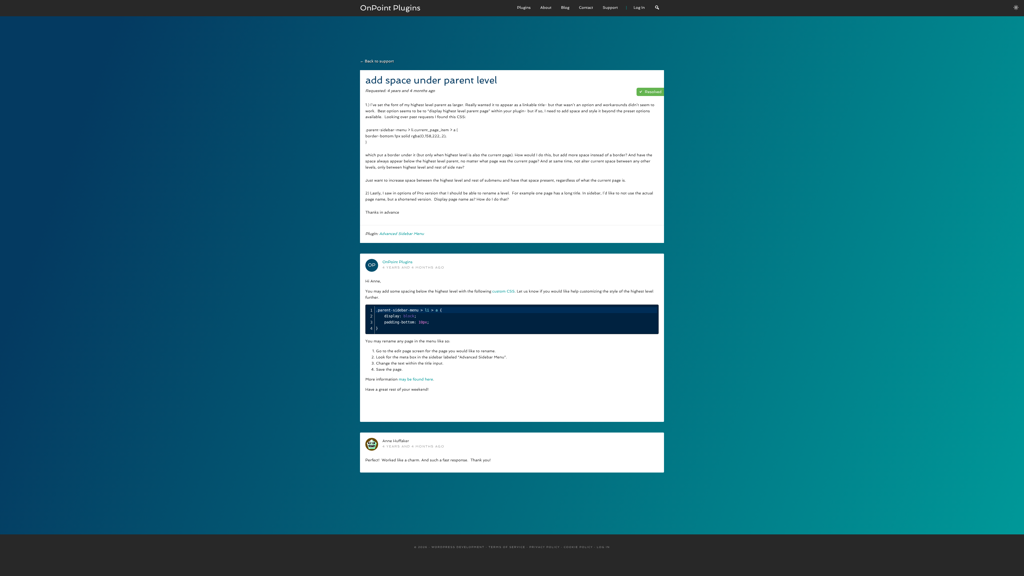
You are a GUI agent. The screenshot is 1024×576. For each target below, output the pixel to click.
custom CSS (503, 291)
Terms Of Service (507, 547)
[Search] (657, 8)
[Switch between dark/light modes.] (1016, 7)
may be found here (416, 379)
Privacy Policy (544, 547)
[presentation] (516, 319)
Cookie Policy (578, 547)
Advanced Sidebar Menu (401, 233)
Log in (603, 547)
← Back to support (377, 61)
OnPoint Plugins (390, 7)
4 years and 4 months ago (413, 267)
